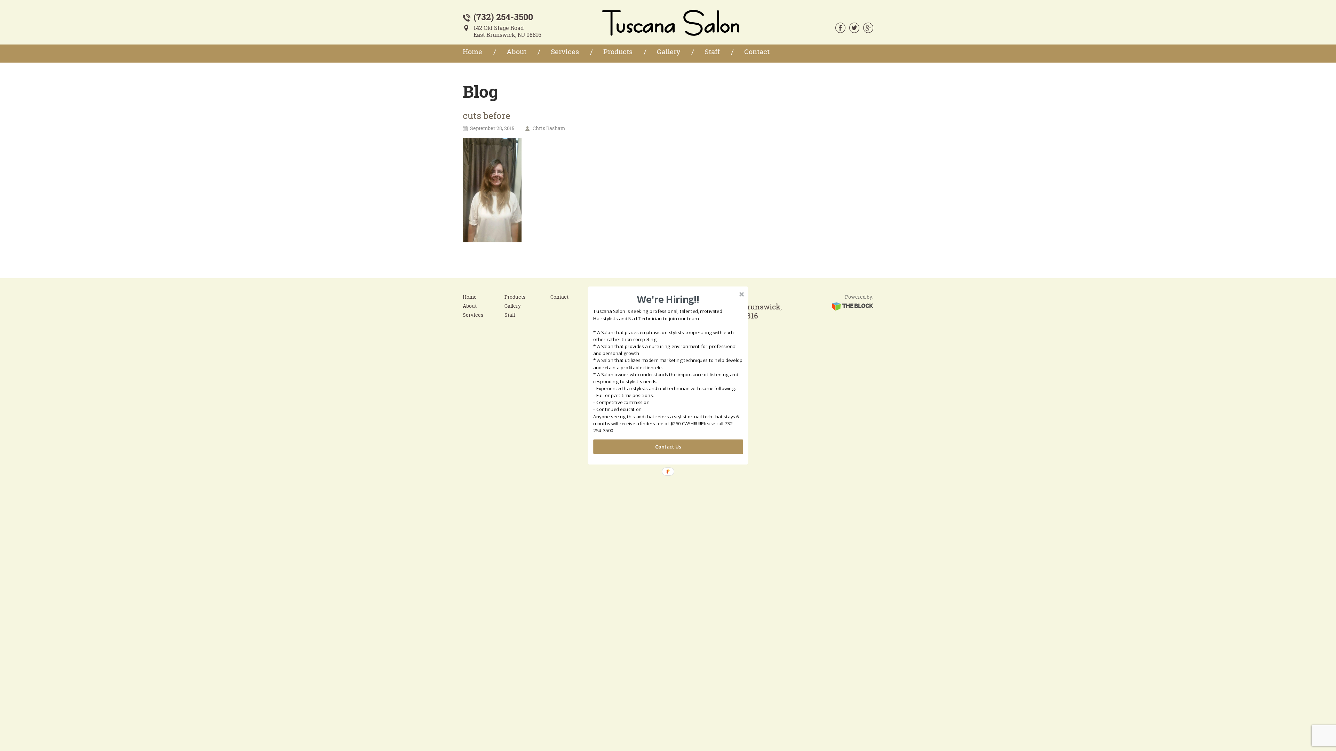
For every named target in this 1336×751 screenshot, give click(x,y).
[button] (668, 299)
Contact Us (668, 447)
